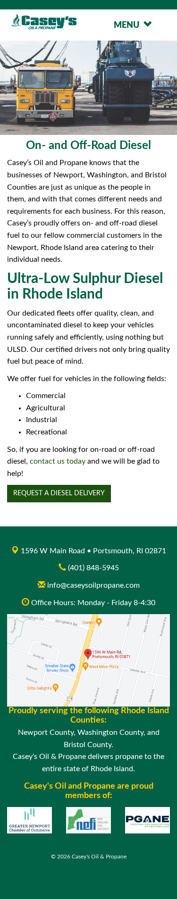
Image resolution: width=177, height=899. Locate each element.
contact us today (57, 461)
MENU (128, 25)
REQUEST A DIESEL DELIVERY (59, 493)
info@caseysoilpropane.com (92, 585)
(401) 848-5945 (93, 568)
